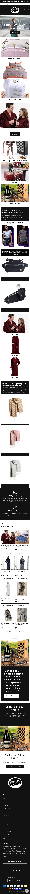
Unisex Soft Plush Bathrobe (7, 545)
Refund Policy (6, 828)
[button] (1, 10)
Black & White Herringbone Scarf (7, 624)
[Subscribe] (25, 721)
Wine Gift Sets (7, 802)
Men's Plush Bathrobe (20, 571)
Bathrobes (5, 805)
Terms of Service (7, 835)
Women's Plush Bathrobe (7, 597)
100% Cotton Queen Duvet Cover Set (21, 546)
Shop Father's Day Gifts (15, 766)
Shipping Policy (7, 831)
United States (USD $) (14, 880)
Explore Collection (11, 695)
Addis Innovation (12, 891)
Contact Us (6, 815)
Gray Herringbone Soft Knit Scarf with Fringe (21, 624)
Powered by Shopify (21, 891)
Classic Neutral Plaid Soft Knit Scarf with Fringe (21, 597)
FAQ (4, 838)
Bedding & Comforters (9, 809)
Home (4, 798)
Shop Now (15, 32)
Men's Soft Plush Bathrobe (7, 571)
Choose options (8, 578)
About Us (5, 812)
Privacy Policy (6, 825)
